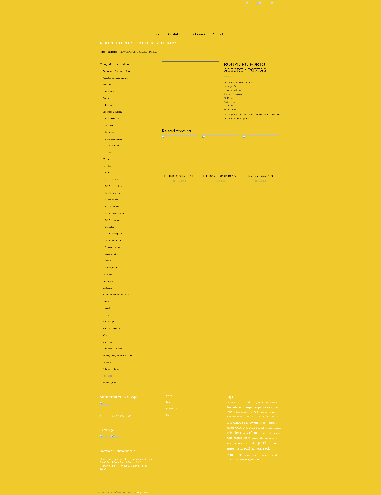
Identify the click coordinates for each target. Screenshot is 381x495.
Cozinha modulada (113, 240)
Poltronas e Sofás (111, 369)
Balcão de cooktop (113, 186)
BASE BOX (248, 412)
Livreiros (107, 315)
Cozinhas (107, 166)
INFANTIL (108, 301)
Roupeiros (112, 52)
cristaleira (234, 433)
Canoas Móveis (190, 16)
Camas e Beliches (111, 118)
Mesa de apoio (109, 321)
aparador (233, 402)
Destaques (107, 288)
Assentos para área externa (115, 78)
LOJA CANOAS (271, 114)
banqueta (249, 407)
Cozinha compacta (113, 233)
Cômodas (107, 159)
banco (241, 407)
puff (247, 448)
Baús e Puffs (108, 91)
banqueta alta (260, 407)
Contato (169, 415)
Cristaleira (107, 274)
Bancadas (109, 227)
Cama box (109, 132)
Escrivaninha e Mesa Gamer (116, 294)
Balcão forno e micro (115, 193)
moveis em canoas (234, 443)
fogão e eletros (112, 254)
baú (256, 411)
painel (253, 443)
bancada (232, 407)
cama (271, 412)
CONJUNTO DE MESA (249, 427)
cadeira (263, 411)
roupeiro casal (268, 455)
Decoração (108, 281)
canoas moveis (256, 114)
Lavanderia (108, 308)
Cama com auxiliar (113, 139)
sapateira (230, 460)
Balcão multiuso (112, 206)
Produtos (170, 402)
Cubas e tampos (112, 247)
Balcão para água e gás (115, 213)
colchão (264, 422)
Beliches (109, 125)
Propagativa (142, 492)
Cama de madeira (113, 145)
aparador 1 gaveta (252, 402)
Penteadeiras (108, 362)
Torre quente (111, 267)
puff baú (257, 448)
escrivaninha (267, 433)
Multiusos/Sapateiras (112, 349)
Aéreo (108, 172)
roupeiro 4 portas (241, 118)
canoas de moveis (256, 416)
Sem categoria (109, 382)
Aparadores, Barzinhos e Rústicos (118, 71)
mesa (247, 437)
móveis (247, 443)
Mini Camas (108, 342)
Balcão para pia (112, 220)
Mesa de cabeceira (111, 328)
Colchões (107, 152)
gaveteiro (238, 438)
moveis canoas (271, 438)
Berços (106, 98)
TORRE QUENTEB (250, 459)
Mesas (105, 335)
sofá (236, 460)
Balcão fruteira (112, 200)
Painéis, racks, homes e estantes (117, 355)
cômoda (254, 433)
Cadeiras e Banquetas (113, 112)
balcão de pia (271, 403)
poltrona (239, 449)
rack (266, 448)
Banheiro (107, 84)
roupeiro (228, 118)
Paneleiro (109, 261)
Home (102, 52)
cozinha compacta (273, 428)
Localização (171, 408)
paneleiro (264, 443)
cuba (245, 433)
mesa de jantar (258, 438)
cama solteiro (237, 417)
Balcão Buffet (111, 179)
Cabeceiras (108, 105)
